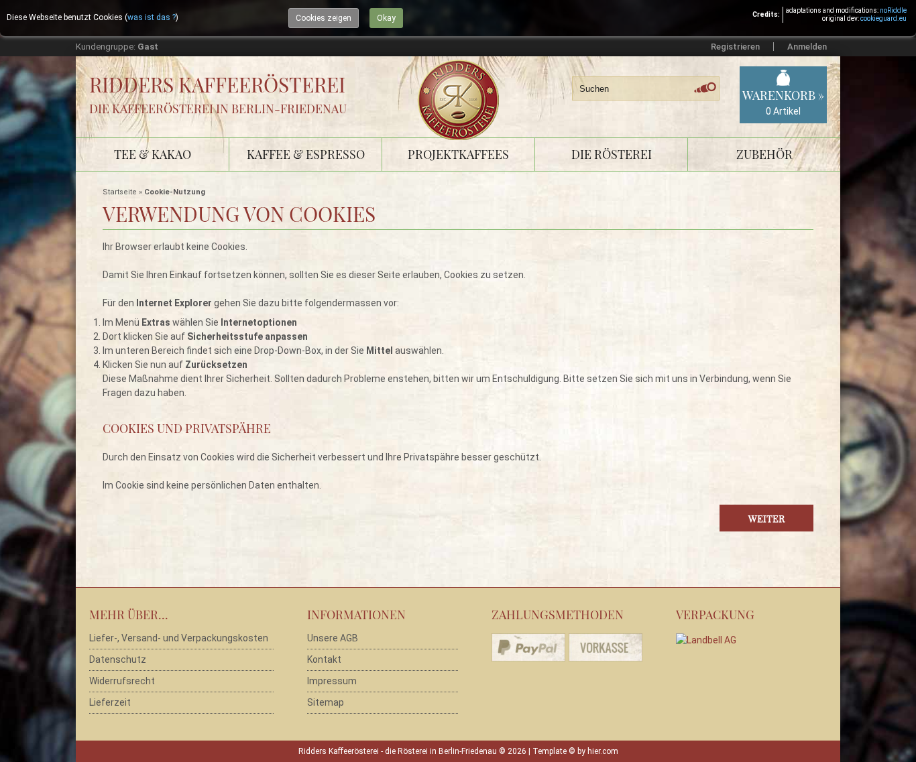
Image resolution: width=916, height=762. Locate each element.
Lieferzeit (110, 702)
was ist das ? (151, 17)
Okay (386, 18)
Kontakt (324, 659)
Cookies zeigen (323, 18)
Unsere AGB (332, 638)
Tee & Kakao (152, 154)
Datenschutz (117, 659)
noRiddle (893, 10)
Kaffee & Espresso (306, 154)
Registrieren (735, 47)
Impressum (332, 681)
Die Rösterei (611, 154)
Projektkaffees (458, 154)
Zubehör (764, 154)
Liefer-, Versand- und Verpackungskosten (178, 638)
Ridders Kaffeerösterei (217, 84)
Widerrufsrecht (122, 681)
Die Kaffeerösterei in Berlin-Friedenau (218, 109)
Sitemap (325, 702)
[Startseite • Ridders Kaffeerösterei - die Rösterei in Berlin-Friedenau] (463, 85)
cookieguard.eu (883, 18)
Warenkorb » (783, 102)
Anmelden (807, 47)
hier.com (602, 751)
